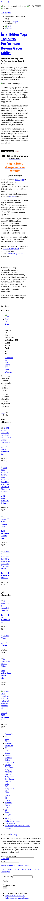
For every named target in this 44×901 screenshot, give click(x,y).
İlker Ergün (19, 179)
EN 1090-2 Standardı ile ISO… (5, 575)
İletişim (8, 814)
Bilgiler (15, 21)
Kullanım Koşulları (12, 821)
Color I (3, 869)
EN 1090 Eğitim (7, 738)
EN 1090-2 (5, 2)
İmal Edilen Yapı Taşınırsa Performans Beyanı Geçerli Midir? (14, 43)
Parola (5, 881)
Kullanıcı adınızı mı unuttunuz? (17, 898)
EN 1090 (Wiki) (7, 793)
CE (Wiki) (7, 799)
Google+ (25, 865)
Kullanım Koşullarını (11, 249)
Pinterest (18, 865)
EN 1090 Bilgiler (8, 750)
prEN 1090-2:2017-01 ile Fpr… (5, 499)
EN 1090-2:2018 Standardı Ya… (5, 450)
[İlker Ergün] (7, 319)
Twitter (4, 865)
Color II (9, 869)
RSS (7, 859)
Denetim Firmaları (8, 756)
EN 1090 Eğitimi (4, 644)
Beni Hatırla (10, 885)
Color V (29, 869)
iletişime (12, 196)
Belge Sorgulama (9, 761)
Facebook (10, 865)
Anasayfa (8, 734)
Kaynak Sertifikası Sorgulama (9, 767)
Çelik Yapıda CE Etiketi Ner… (5, 534)
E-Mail (3, 859)
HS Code (7, 811)
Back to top (5, 872)
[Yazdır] (8, 26)
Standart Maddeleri (9, 744)
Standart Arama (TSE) (8, 805)
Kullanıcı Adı (7, 876)
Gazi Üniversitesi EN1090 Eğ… (6, 674)
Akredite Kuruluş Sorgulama (9, 774)
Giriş (2, 12)
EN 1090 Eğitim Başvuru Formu (17, 825)
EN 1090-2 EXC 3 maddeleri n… (5, 618)
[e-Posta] (9, 28)
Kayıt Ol (8, 12)
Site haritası (10, 823)
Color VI (36, 869)
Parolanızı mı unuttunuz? (15, 895)
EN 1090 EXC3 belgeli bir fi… (5, 716)
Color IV (23, 869)
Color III (16, 869)
